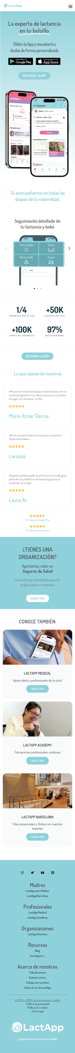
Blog (37, 951)
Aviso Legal (37, 1011)
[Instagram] (22, 872)
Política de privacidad (37, 1004)
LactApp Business (37, 934)
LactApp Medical (38, 912)
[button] (70, 6)
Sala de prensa (37, 972)
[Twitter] (32, 872)
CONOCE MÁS (37, 689)
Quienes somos (37, 977)
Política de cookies (37, 1007)
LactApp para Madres (37, 891)
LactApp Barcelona (37, 896)
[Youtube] (42, 872)
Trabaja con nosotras (37, 982)
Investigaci (36, 956)
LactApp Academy (38, 917)
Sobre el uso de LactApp (37, 987)
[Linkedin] (52, 872)
